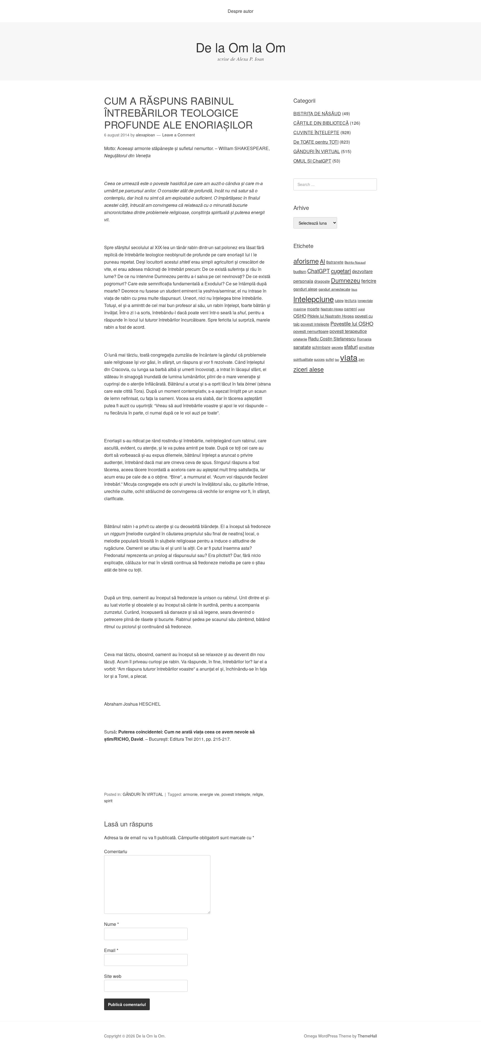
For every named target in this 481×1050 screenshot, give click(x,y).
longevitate (365, 300)
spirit (108, 800)
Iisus (354, 289)
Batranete (334, 262)
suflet (330, 359)
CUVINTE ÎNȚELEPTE (316, 132)
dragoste (322, 281)
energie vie (209, 794)
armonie (190, 794)
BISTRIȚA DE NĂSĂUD (317, 113)
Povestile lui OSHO (351, 323)
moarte (313, 308)
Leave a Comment (178, 135)
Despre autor (240, 11)
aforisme (306, 261)
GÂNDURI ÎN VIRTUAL (143, 794)
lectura (351, 300)
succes (319, 359)
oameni (350, 308)
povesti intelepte (236, 794)
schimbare (321, 347)
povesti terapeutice (348, 331)
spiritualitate (303, 359)
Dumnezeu (345, 280)
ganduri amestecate (334, 289)
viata (348, 357)
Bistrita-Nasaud (355, 262)
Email (111, 950)
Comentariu (115, 851)
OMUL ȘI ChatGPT (312, 161)
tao (337, 359)
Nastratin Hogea (332, 309)
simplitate (366, 347)
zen (361, 359)
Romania (364, 339)
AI (322, 261)
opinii (361, 309)
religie (257, 794)
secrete (337, 347)
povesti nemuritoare (310, 331)
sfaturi (351, 346)
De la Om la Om (241, 47)
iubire (339, 300)
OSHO (299, 316)
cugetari (341, 270)
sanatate (302, 347)
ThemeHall (367, 1036)
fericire (368, 280)
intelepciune (313, 298)
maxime (299, 308)
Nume (111, 924)
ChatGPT (318, 271)
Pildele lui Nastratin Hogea (330, 316)
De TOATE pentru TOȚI (315, 142)
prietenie (300, 339)
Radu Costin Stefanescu (332, 338)
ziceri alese (308, 369)
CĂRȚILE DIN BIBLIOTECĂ (321, 123)
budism (299, 271)
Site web (112, 976)
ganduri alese (305, 289)
